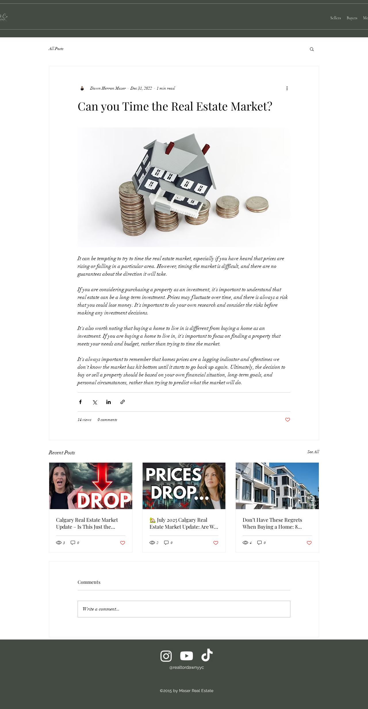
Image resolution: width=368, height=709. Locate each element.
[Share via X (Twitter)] (94, 402)
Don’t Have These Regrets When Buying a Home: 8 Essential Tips (272, 523)
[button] (312, 49)
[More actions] (286, 88)
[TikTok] (207, 655)
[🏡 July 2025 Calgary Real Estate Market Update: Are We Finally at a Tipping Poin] (184, 486)
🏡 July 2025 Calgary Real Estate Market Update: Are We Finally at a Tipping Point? (183, 523)
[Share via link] (122, 402)
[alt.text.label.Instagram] (166, 655)
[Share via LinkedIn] (108, 402)
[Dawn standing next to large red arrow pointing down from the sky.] (90, 486)
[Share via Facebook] (80, 402)
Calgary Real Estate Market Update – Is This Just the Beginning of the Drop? (87, 523)
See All (313, 451)
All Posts (56, 48)
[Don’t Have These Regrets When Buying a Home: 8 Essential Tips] (277, 486)
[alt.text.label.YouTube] (186, 655)
